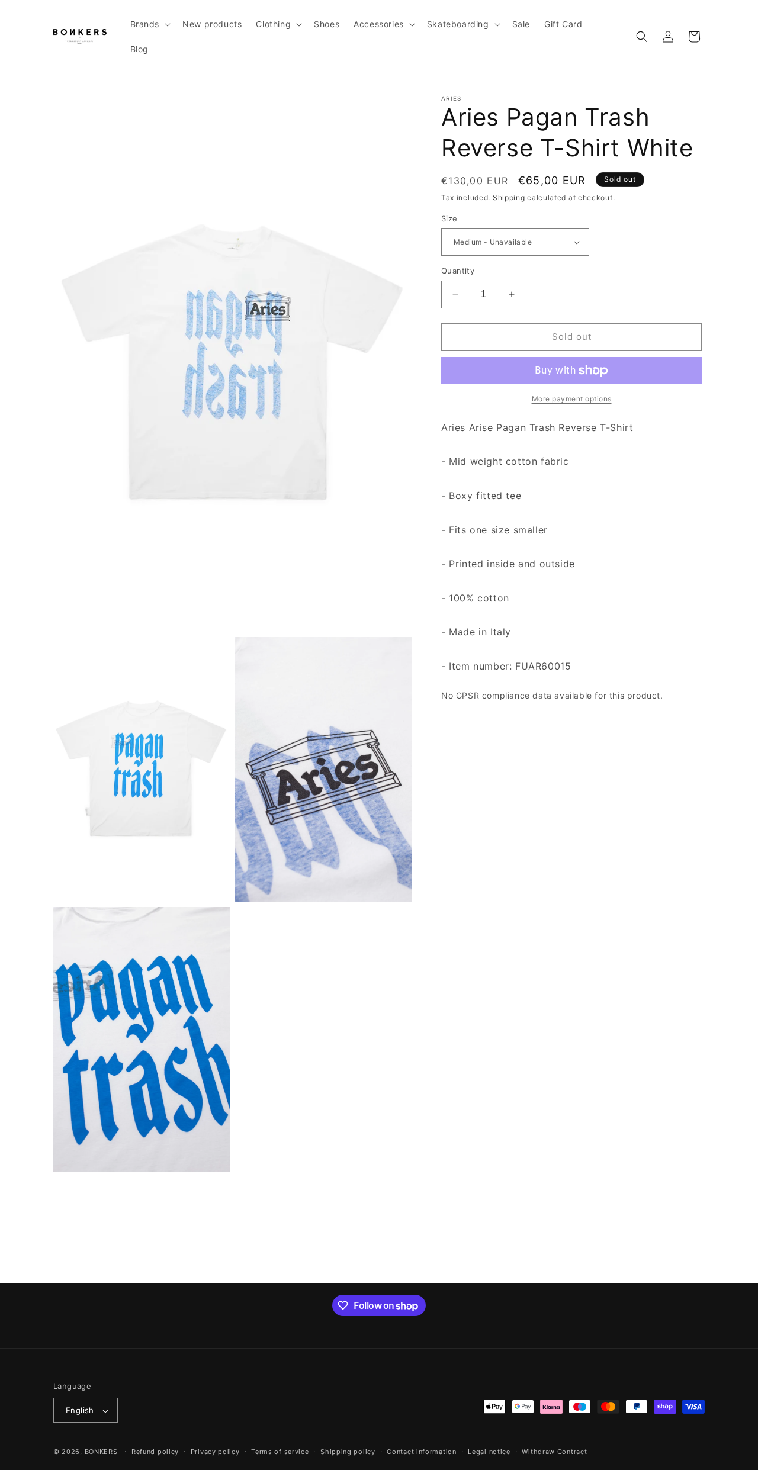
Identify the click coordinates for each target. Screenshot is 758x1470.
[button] (149, 24)
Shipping (509, 197)
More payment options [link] (572, 398)
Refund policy (155, 1452)
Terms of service (280, 1452)
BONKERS (101, 1452)
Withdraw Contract (554, 1452)
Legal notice (489, 1452)
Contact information (421, 1452)
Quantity (457, 270)
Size (449, 218)
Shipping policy (347, 1452)
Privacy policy (215, 1452)
